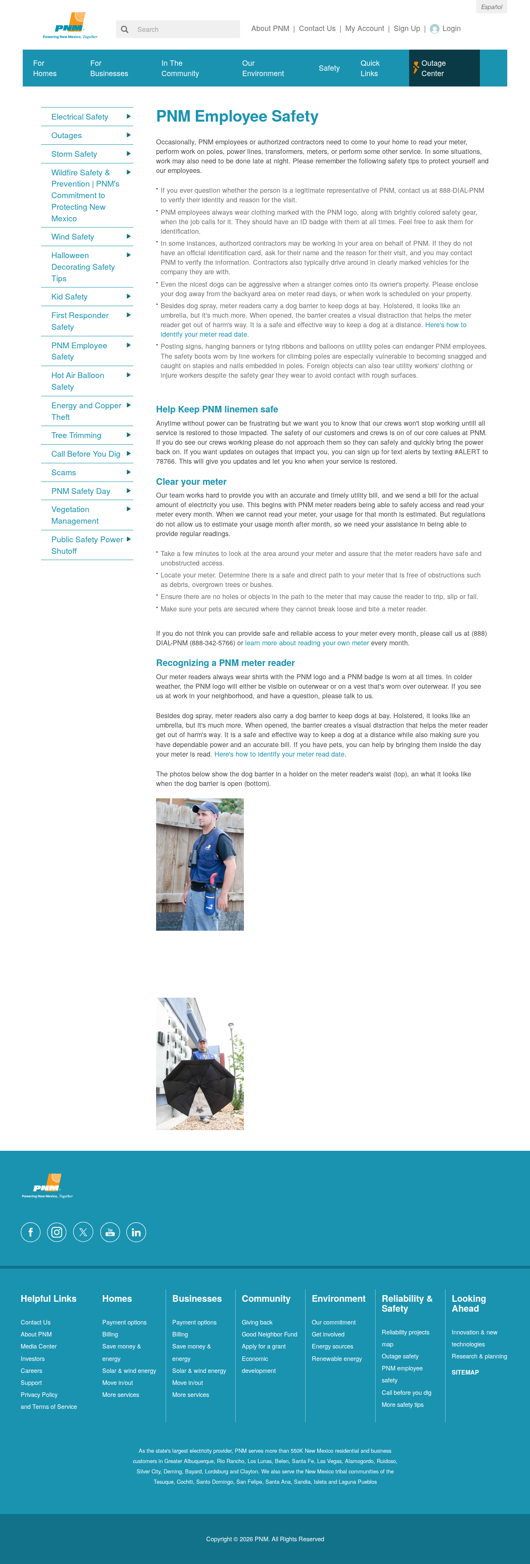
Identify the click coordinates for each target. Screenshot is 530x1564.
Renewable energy (337, 1358)
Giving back (257, 1321)
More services (120, 1394)
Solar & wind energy (129, 1370)
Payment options (124, 1321)
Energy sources (332, 1345)
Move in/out (117, 1382)
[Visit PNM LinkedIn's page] (138, 1231)
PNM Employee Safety (79, 351)
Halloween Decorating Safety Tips (83, 266)
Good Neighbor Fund (269, 1333)
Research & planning (479, 1355)
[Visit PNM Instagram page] (59, 1231)
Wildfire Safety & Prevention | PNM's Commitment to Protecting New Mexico (85, 195)
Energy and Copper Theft (86, 411)
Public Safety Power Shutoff (87, 545)
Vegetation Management (75, 514)
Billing (110, 1333)
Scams (63, 472)
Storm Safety (74, 153)
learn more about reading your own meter (307, 642)
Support (31, 1382)
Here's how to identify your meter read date (279, 754)
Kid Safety (69, 296)
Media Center (39, 1345)
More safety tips (403, 1404)
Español (491, 6)
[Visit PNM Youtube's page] (112, 1231)
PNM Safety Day (81, 490)
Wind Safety (72, 236)
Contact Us (36, 1321)
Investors (33, 1358)
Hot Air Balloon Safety (77, 380)
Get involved (328, 1333)
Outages (66, 135)
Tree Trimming (76, 435)
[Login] (435, 28)
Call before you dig (406, 1392)
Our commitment (334, 1321)
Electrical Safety (79, 116)
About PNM (36, 1333)
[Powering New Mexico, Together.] (70, 24)
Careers (31, 1370)
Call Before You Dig (85, 453)
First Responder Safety (79, 320)
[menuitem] (51, 68)
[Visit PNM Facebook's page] (33, 1231)
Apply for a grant (264, 1345)
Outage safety (400, 1355)
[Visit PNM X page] (85, 1231)
